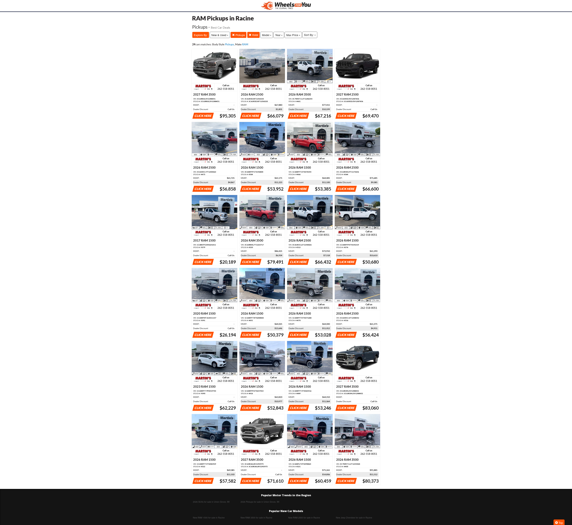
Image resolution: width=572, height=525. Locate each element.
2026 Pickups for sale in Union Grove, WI (260, 501)
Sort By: (309, 35)
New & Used (219, 35)
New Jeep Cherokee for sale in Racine (354, 517)
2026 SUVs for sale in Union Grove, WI (211, 501)
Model (266, 35)
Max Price (292, 35)
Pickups (240, 35)
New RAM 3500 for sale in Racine (256, 517)
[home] (286, 5)
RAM (254, 35)
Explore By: (200, 35)
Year (278, 35)
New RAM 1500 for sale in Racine (209, 517)
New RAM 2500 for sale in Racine (304, 517)
